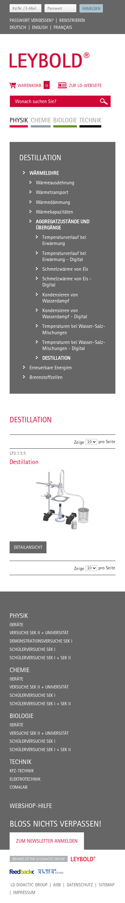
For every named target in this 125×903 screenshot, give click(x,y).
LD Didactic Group (29, 884)
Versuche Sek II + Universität (39, 632)
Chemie (19, 670)
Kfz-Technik (22, 770)
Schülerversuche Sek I (32, 649)
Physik (19, 615)
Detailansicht (28, 547)
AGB (57, 884)
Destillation (24, 462)
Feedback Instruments (22, 871)
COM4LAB (19, 787)
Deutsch (18, 27)
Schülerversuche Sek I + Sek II (40, 657)
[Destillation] (62, 499)
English (40, 27)
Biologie (21, 716)
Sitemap (106, 884)
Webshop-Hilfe (31, 806)
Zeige (79, 442)
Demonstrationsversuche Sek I (41, 641)
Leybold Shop (83, 859)
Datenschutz (80, 884)
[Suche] (103, 101)
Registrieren (72, 20)
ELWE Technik (51, 871)
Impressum (24, 892)
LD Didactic (39, 859)
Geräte (16, 624)
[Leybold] (50, 37)
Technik (20, 762)
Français (63, 27)
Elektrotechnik (25, 779)
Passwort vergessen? (32, 20)
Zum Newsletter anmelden (47, 841)
